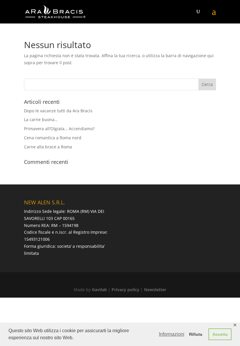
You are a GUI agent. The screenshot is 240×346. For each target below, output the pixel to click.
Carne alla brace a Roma (48, 147)
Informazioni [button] (171, 334)
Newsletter (155, 289)
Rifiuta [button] (195, 334)
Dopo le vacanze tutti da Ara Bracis (58, 110)
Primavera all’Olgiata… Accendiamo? (59, 128)
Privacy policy (125, 289)
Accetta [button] (220, 334)
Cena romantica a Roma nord (52, 137)
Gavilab (99, 289)
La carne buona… (41, 119)
